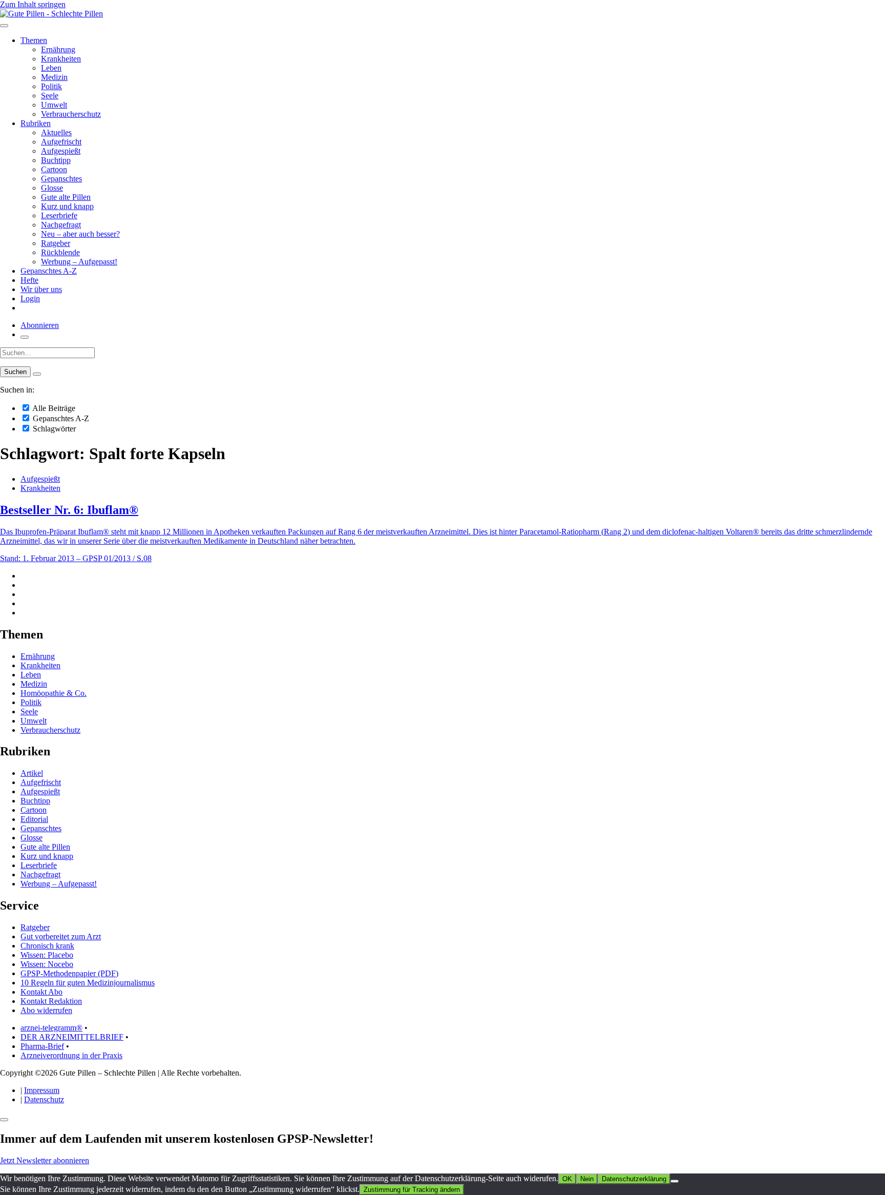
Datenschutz (44, 1099)
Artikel (31, 773)
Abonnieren (39, 325)
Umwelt (54, 104)
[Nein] (674, 1181)
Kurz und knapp (67, 206)
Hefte (29, 280)
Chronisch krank (47, 945)
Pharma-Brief (42, 1046)
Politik (51, 86)
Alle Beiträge (53, 408)
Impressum (41, 1090)
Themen (33, 40)
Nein (587, 1179)
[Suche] (24, 337)
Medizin (54, 77)
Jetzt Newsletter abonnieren (44, 1160)
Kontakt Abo (41, 991)
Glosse (52, 187)
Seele (49, 95)
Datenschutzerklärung (634, 1179)
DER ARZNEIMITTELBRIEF (71, 1037)
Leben (51, 68)
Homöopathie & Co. (53, 693)
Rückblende (60, 252)
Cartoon (54, 169)
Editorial (34, 819)
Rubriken (35, 123)
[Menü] (4, 25)
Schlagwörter (53, 428)
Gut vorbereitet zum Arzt (60, 936)
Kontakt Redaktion (51, 1001)
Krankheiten (61, 58)
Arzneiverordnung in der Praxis (71, 1055)
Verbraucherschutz (71, 114)
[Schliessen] (4, 1119)
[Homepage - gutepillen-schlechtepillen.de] (51, 13)
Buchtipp (56, 160)
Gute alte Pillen (66, 197)
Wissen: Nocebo (46, 964)
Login (30, 298)
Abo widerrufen (46, 1010)
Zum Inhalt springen (33, 4)
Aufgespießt (60, 151)
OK (567, 1179)
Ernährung (58, 49)
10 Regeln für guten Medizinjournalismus (87, 982)
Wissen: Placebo (46, 955)
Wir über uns (41, 289)
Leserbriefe (59, 215)
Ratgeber (55, 243)
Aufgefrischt (61, 141)
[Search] (37, 374)
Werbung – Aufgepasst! (79, 261)
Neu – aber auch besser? (80, 234)
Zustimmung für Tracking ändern (412, 1189)
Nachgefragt (61, 224)
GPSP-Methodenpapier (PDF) (69, 973)
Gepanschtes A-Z (48, 270)
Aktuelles (56, 132)
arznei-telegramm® (51, 1027)
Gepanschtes (61, 178)
